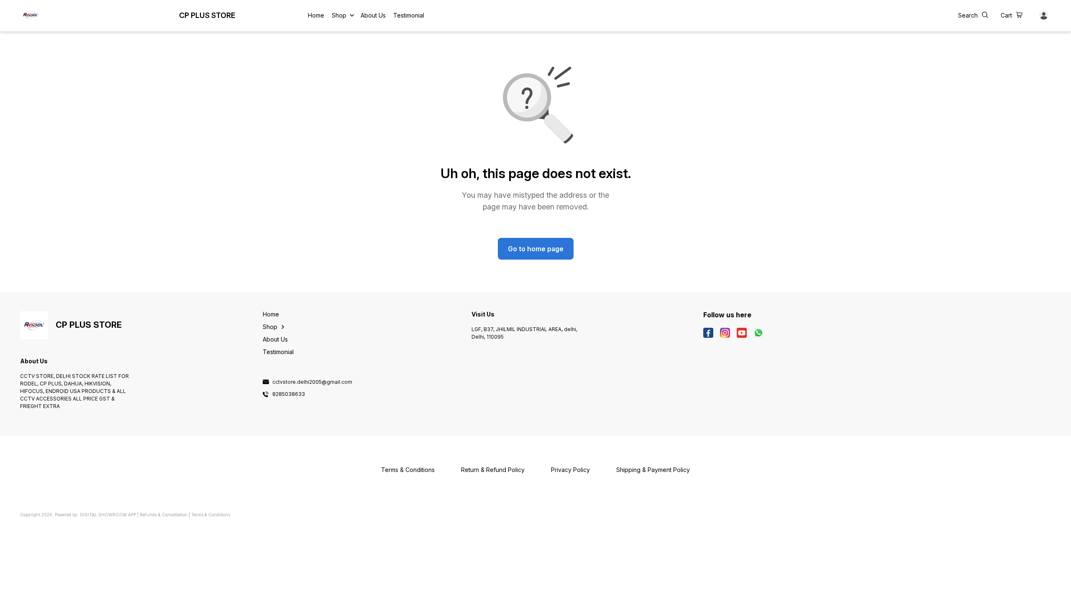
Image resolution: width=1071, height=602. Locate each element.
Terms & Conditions (210, 514)
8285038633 (288, 394)
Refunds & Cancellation (163, 514)
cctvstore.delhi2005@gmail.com (312, 382)
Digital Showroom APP (108, 514)
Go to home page (536, 249)
